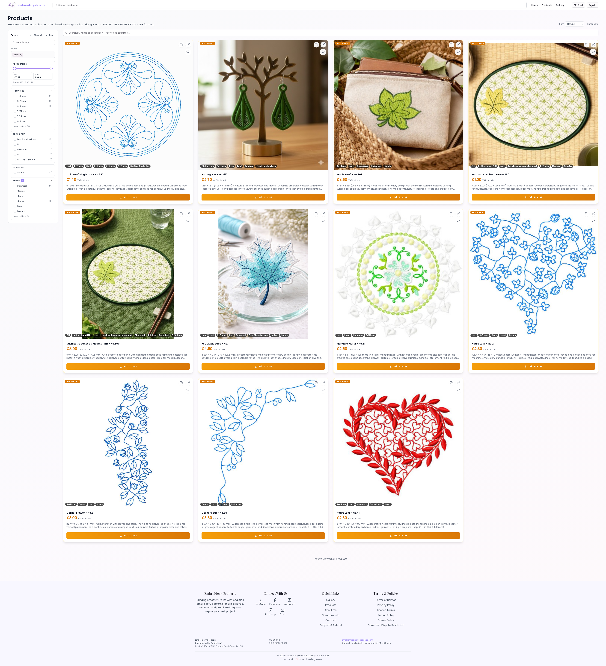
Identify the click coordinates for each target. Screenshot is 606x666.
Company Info (330, 615)
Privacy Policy (385, 605)
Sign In (592, 5)
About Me (331, 610)
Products (547, 5)
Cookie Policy (386, 620)
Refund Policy (386, 615)
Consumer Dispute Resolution (386, 625)
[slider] (14, 68)
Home (534, 5)
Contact (330, 620)
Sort (561, 24)
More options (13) (22, 216)
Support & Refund (331, 625)
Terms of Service (385, 600)
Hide (51, 35)
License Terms (386, 610)
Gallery (560, 5)
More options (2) (22, 126)
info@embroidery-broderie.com (357, 640)
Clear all (38, 35)
